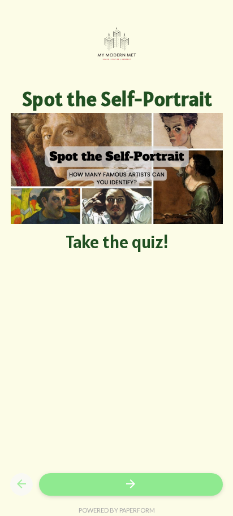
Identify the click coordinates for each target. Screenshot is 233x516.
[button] (21, 484)
